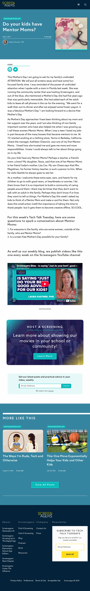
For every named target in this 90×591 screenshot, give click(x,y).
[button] (78, 4)
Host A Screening (25, 533)
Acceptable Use (54, 581)
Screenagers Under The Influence (7, 568)
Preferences (28, 581)
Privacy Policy (16, 581)
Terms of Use (40, 581)
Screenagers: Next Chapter (8, 560)
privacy (51, 391)
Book (20, 548)
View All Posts (45, 485)
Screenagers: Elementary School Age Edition (8, 550)
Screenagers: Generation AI (8, 530)
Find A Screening (25, 528)
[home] (8, 4)
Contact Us (41, 528)
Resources (22, 553)
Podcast (22, 543)
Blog (20, 538)
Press (38, 533)
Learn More (45, 356)
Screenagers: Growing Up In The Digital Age (9, 538)
